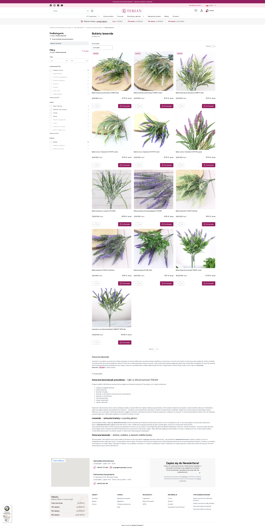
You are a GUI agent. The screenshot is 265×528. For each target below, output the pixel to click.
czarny (55, 123)
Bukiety (55, 142)
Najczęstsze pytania (123, 498)
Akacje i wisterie (57, 73)
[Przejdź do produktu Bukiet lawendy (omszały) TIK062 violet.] (195, 248)
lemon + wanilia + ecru (59, 130)
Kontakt (170, 504)
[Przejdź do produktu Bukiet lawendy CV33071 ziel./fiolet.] (111, 248)
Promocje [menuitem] (120, 16)
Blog (118, 507)
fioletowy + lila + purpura (60, 109)
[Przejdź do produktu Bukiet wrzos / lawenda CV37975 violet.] (153, 130)
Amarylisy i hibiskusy (59, 80)
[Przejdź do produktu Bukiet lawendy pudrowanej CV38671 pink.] (111, 71)
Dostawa (95, 498)
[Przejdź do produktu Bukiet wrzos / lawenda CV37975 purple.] (195, 130)
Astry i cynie (56, 91)
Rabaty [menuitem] (166, 16)
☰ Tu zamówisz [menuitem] (91, 16)
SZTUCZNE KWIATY (79, 27)
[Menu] (10, 506)
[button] (92, 11)
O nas (170, 498)
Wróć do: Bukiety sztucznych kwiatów (62, 39)
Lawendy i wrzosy (58, 70)
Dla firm (170, 501)
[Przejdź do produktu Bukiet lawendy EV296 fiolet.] (153, 248)
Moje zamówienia (148, 501)
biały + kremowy (57, 106)
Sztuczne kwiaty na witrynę (202, 509)
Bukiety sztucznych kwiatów (94, 27)
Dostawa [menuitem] (175, 16)
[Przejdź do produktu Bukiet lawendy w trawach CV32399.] (111, 189)
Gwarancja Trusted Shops (176, 507)
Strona (208, 46)
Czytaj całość (97, 374)
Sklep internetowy (132, 525)
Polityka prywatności (124, 504)
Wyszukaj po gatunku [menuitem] (134, 16)
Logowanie (146, 498)
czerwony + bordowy (59, 126)
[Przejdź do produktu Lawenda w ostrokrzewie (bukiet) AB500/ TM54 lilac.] (111, 307)
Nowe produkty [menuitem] (108, 16)
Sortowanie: (96, 44)
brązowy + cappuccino (59, 120)
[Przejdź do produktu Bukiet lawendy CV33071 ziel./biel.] (195, 189)
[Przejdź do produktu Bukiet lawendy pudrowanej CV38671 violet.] (195, 71)
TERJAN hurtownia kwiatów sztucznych (60, 27)
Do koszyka (126, 106)
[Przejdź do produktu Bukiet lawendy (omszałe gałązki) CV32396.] (153, 189)
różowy (55, 113)
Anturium (55, 87)
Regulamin (184, 476)
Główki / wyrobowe (58, 149)
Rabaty (94, 501)
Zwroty (94, 504)
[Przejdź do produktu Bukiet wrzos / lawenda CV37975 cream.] (111, 130)
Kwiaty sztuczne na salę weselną (203, 503)
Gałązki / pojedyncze (59, 145)
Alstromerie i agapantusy (60, 77)
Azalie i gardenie (57, 94)
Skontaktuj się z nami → (195, 5)
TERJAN (101, 367)
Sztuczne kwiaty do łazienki (202, 506)
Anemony (55, 84)
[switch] (7, 520)
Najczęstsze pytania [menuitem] (154, 16)
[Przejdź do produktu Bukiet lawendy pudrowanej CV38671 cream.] (153, 71)
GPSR (144, 504)
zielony (55, 116)
